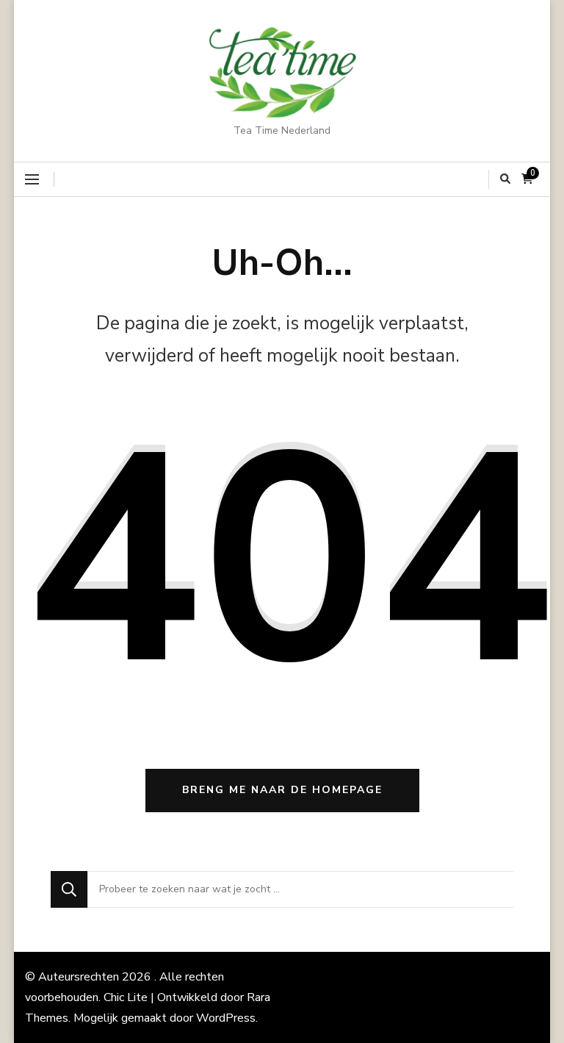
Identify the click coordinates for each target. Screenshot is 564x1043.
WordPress (226, 1018)
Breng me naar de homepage (282, 790)
